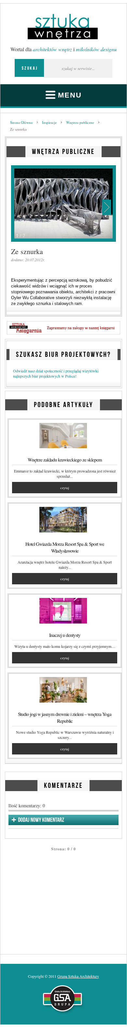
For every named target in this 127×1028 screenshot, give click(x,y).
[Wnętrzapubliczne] (63, 150)
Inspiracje (49, 122)
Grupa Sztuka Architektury (78, 976)
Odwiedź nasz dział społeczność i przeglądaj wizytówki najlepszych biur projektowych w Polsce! (55, 373)
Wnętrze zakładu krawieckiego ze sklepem (65, 459)
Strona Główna (21, 122)
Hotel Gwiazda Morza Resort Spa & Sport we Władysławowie (64, 547)
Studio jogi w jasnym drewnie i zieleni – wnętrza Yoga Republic (64, 717)
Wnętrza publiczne (80, 122)
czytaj (64, 487)
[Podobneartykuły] (63, 403)
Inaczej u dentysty (64, 635)
